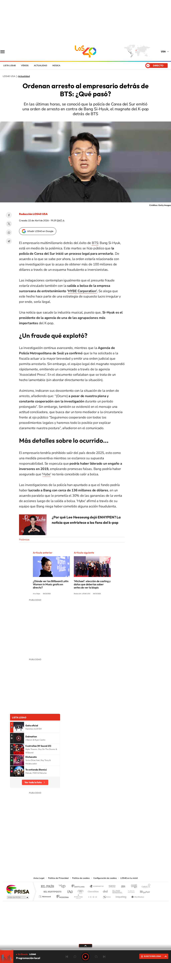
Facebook (9, 215)
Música (56, 65)
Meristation (137, 896)
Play (85, 956)
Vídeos (25, 65)
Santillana (79, 886)
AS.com (121, 886)
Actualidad (40, 65)
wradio (80, 891)
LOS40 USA (85, 51)
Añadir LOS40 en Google (40, 231)
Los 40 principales (63, 886)
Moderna (61, 896)
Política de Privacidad (58, 878)
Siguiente (104, 957)
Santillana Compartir (96, 886)
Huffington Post (52, 891)
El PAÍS (47, 886)
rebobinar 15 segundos (75, 957)
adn (132, 886)
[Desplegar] (85, 945)
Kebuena (142, 891)
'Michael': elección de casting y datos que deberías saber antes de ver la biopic (92, 584)
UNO (70, 891)
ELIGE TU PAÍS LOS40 (152, 956)
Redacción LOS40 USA (33, 214)
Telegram (9, 241)
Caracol (145, 886)
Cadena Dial (105, 891)
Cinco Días (92, 891)
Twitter (9, 224)
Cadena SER (111, 886)
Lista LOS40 (9, 65)
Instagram (89, 858)
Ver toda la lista (33, 782)
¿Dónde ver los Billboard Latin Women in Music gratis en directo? (50, 584)
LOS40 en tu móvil (129, 878)
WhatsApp (9, 232)
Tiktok (95, 858)
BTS (95, 243)
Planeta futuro (130, 891)
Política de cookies (81, 878)
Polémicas (24, 539)
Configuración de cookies (105, 878)
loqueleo (121, 896)
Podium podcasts (78, 896)
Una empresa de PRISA (18, 889)
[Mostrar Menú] (4, 51)
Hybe (46, 474)
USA (163, 51)
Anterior (67, 957)
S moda (106, 896)
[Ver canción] (18, 727)
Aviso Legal (38, 878)
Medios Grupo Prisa (18, 897)
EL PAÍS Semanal (118, 891)
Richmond (45, 896)
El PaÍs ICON (92, 896)
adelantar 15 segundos (96, 957)
